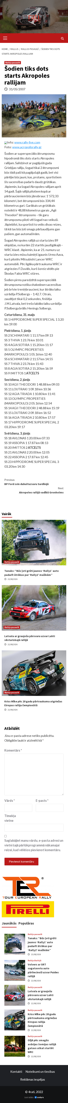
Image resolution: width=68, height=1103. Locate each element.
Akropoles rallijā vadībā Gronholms (41, 490)
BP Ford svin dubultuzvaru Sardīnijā (26, 482)
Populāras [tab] (26, 923)
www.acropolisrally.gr (27, 147)
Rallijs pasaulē (12, 62)
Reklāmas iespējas (32, 1079)
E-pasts (42, 800)
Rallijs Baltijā (34, 960)
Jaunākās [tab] (9, 923)
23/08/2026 (12, 579)
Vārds (9, 800)
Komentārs (13, 750)
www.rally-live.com (27, 142)
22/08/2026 (12, 644)
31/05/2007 (17, 89)
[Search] (62, 38)
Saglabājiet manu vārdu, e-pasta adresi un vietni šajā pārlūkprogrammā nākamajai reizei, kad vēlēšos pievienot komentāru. (33, 845)
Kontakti (16, 1071)
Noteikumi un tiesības (40, 1071)
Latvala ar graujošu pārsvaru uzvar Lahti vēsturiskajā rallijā (40, 995)
